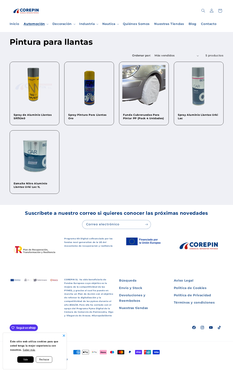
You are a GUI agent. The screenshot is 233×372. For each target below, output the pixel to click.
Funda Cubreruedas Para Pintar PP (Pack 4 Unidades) (143, 116)
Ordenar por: (141, 55)
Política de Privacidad (192, 295)
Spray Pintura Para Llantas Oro (87, 116)
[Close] (64, 335)
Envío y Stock (130, 288)
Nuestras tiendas (133, 308)
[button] (35, 24)
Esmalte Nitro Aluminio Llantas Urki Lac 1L (30, 185)
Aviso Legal (183, 280)
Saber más (28, 350)
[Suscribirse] (146, 224)
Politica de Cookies (190, 288)
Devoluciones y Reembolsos (132, 297)
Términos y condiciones (194, 302)
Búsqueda (128, 280)
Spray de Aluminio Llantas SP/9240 (33, 116)
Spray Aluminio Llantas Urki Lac (198, 116)
